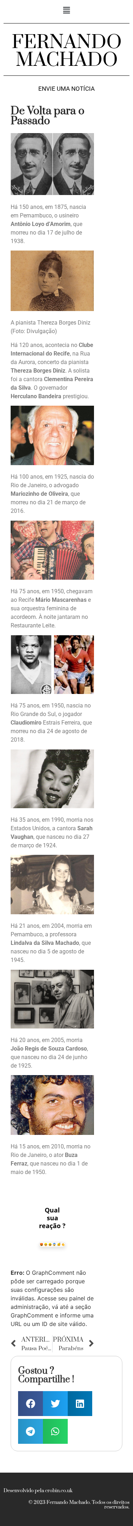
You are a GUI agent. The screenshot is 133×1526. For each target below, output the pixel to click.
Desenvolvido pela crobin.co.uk (38, 1491)
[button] (66, 10)
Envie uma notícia (66, 89)
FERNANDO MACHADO (67, 51)
